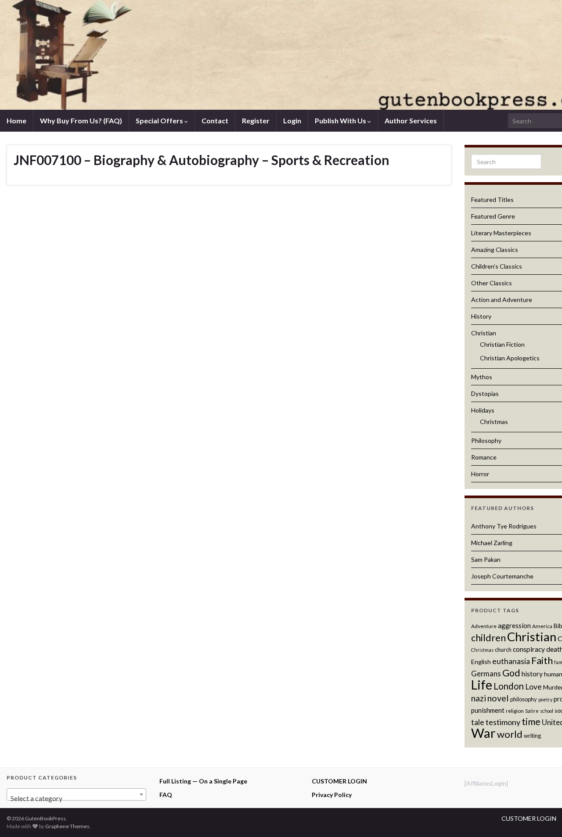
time (531, 721)
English (481, 661)
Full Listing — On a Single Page (203, 781)
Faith (542, 660)
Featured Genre (493, 216)
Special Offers (160, 120)
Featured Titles (492, 199)
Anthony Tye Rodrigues (504, 526)
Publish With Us (341, 120)
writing (532, 735)
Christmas (494, 421)
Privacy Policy (332, 794)
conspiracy (529, 649)
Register (256, 120)
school (546, 711)
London (509, 686)
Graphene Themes (67, 826)
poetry (545, 699)
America (542, 626)
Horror (480, 474)
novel (498, 698)
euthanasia (511, 661)
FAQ (165, 794)
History (481, 316)
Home (16, 120)
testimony (503, 722)
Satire (532, 711)
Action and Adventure (501, 299)
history (532, 674)
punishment (487, 710)
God (511, 673)
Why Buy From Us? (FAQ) (81, 120)
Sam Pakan (486, 559)
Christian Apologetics (510, 358)
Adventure (484, 626)
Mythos (481, 377)
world (509, 734)
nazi (478, 698)
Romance (484, 457)
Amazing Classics (494, 249)
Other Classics (491, 283)
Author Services (411, 120)
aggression (514, 625)
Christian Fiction (502, 344)
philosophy (523, 699)
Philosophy (486, 440)
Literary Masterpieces (501, 233)
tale (477, 722)
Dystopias (485, 393)
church (503, 649)
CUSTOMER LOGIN (339, 781)
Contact (215, 120)
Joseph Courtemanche (502, 576)
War (483, 732)
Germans (486, 673)
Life (481, 684)
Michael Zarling (491, 542)
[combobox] (76, 794)
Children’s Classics (496, 266)
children (488, 637)
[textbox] (76, 798)
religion (515, 711)
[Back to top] (542, 817)
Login (292, 120)
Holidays (482, 410)
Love (533, 686)
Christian (483, 333)
